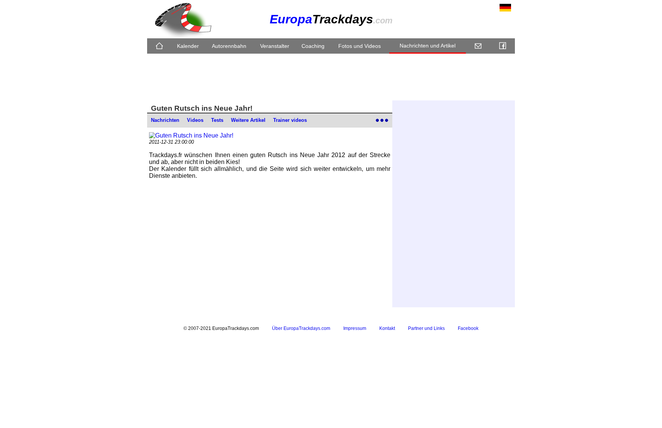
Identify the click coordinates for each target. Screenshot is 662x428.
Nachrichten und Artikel (428, 46)
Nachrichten (165, 120)
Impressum (354, 328)
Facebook (468, 328)
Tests (217, 120)
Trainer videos (290, 120)
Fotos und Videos (359, 46)
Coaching (313, 46)
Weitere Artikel (248, 120)
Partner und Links (426, 328)
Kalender (188, 46)
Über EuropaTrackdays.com (301, 328)
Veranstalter (274, 46)
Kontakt (387, 328)
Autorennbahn (229, 46)
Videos (195, 120)
